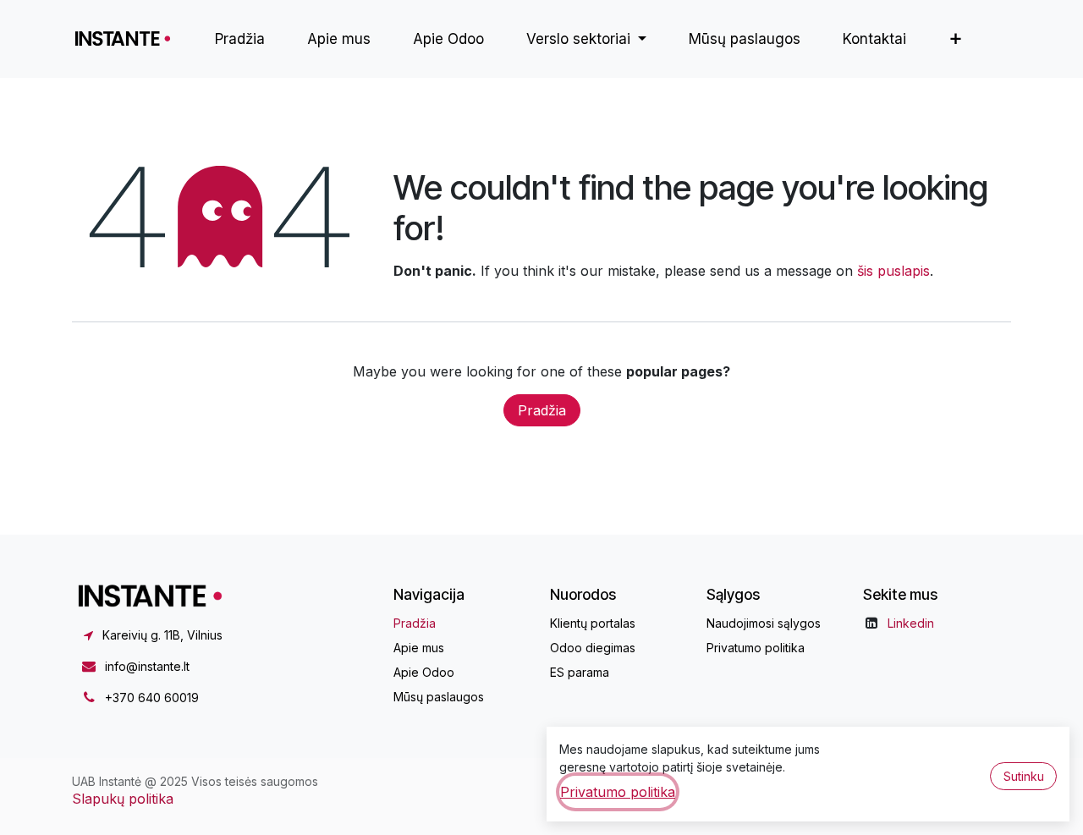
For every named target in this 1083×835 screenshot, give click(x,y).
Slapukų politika (122, 798)
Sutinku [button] (1023, 776)
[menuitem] (240, 39)
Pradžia (542, 410)
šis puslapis (893, 270)
